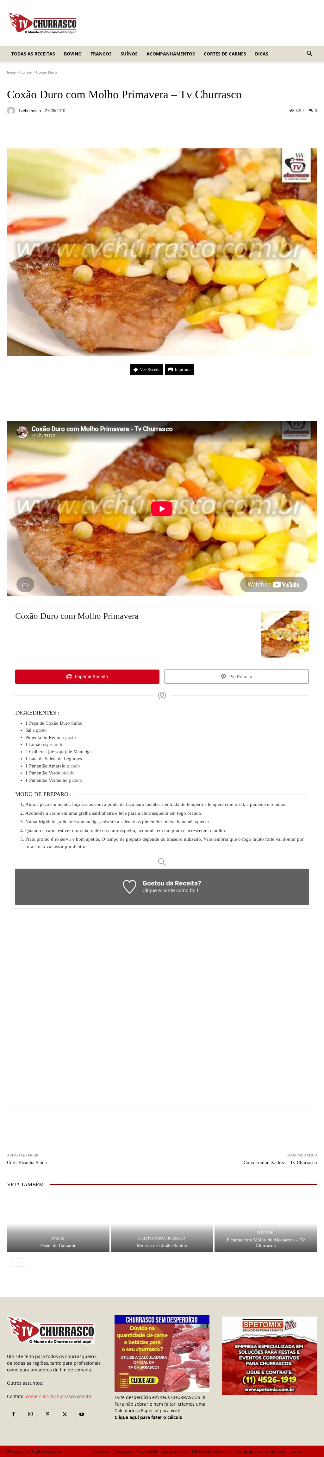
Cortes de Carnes (225, 54)
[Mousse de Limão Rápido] (162, 1223)
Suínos (129, 54)
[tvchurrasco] (12, 111)
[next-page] (21, 1263)
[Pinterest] (47, 1414)
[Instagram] (30, 1414)
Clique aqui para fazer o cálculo (149, 1417)
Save (84, 133)
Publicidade (147, 1451)
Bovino (73, 54)
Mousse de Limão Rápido (162, 1245)
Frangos (101, 54)
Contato (297, 1451)
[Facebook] (13, 1414)
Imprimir (182, 369)
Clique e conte (159, 890)
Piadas (57, 1238)
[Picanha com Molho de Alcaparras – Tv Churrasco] (266, 1223)
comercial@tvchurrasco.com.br (59, 1396)
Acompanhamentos (170, 54)
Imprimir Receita (91, 676)
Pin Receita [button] (240, 676)
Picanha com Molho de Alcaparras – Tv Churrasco (266, 1242)
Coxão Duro (46, 72)
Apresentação (174, 1451)
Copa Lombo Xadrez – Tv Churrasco (280, 1162)
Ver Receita (149, 369)
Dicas (261, 54)
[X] (64, 1414)
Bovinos (265, 1232)
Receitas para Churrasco (161, 1238)
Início (11, 72)
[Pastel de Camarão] (58, 1223)
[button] (309, 54)
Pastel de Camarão (58, 1245)
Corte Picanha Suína (27, 1162)
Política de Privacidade (112, 1451)
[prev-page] (11, 1263)
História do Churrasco (211, 1451)
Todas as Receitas (33, 54)
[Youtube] (81, 1414)
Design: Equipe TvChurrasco (260, 1451)
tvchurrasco (29, 111)
